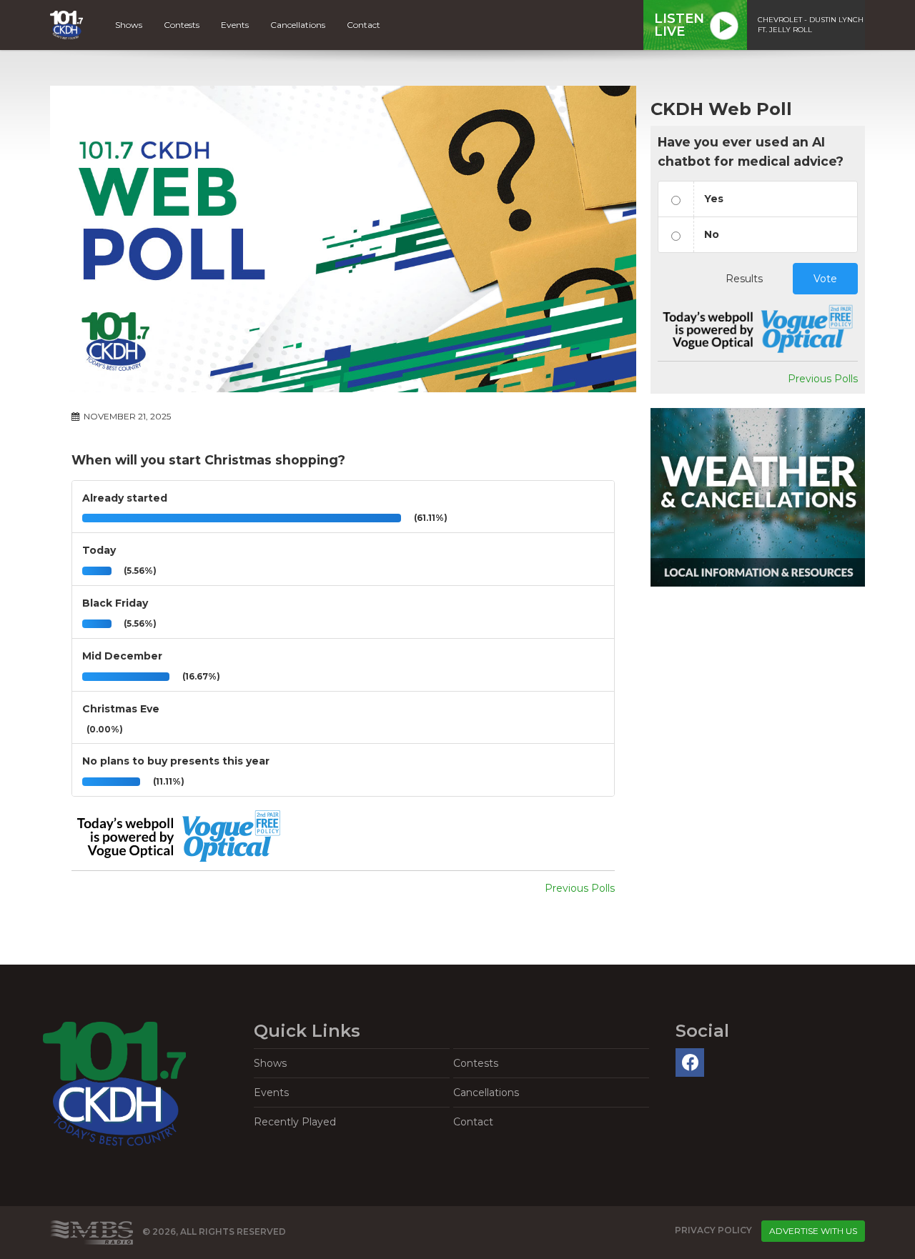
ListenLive (679, 25)
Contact (363, 24)
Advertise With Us (813, 1230)
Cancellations (297, 24)
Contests (181, 24)
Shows (128, 24)
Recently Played (295, 1121)
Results (744, 278)
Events (235, 24)
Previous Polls (580, 888)
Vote (825, 278)
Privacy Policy (713, 1230)
